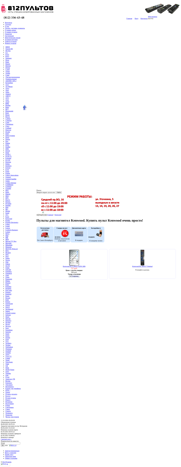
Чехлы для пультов (12, 417)
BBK (7, 103)
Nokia (7, 258)
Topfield (8, 351)
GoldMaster (9, 185)
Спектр (8, 411)
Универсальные (11, 79)
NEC (7, 254)
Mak (6, 236)
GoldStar (8, 186)
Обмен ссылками (11, 458)
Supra (7, 336)
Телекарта (9, 413)
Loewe (7, 228)
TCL (7, 341)
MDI (7, 239)
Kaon (7, 217)
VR (6, 366)
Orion (7, 277)
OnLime (8, 270)
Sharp (7, 317)
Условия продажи (11, 39)
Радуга (7, 396)
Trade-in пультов (11, 41)
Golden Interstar (10, 183)
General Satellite (10, 179)
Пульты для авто (11, 394)
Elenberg (8, 166)
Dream (7, 151)
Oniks (7, 268)
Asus (7, 100)
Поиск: (38, 190)
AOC (7, 98)
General (8, 177)
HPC (7, 198)
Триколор (8, 415)
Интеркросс (9, 387)
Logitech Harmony (11, 230)
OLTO (7, 266)
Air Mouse (9, 86)
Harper (7, 64)
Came (7, 75)
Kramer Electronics (11, 222)
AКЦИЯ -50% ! (10, 81)
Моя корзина (152, 17)
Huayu (7, 200)
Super (7, 334)
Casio (7, 122)
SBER (7, 47)
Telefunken (9, 347)
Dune (7, 152)
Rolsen (7, 302)
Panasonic (8, 279)
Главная (129, 18)
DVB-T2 (8, 156)
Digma (7, 68)
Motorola (8, 247)
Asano (7, 71)
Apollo (7, 73)
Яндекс (8, 51)
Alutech (8, 94)
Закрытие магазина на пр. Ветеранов (14, 426)
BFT (7, 109)
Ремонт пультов (10, 43)
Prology (8, 292)
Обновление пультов (8, 422)
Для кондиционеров (12, 77)
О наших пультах (11, 32)
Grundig (8, 188)
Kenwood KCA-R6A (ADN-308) (74, 266)
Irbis (6, 207)
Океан (7, 392)
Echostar (8, 158)
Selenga (8, 315)
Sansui (7, 305)
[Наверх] (24, 107)
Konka (7, 220)
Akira (7, 92)
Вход (136, 18)
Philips (7, 281)
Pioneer (7, 283)
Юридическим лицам (12, 38)
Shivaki (7, 319)
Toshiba (8, 353)
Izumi (7, 213)
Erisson (7, 168)
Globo (7, 181)
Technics (8, 343)
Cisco (7, 126)
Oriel (7, 275)
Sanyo (7, 307)
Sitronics (8, 320)
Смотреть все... (6, 439)
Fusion (7, 173)
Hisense (8, 66)
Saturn (7, 311)
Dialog (7, 143)
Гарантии (8, 34)
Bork (7, 113)
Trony (7, 354)
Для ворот (9, 385)
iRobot (7, 211)
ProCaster (8, 290)
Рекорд (7, 400)
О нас (7, 26)
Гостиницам (9, 36)
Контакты (144, 18)
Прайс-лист (9, 454)
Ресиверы (8, 402)
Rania (7, 296)
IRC (6, 209)
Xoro (7, 371)
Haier (7, 62)
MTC (7, 251)
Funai (7, 171)
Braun (7, 115)
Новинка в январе (7, 437)
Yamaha (8, 373)
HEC (7, 190)
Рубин (7, 405)
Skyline (7, 322)
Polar (7, 285)
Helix (7, 192)
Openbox (8, 271)
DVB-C (8, 154)
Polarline (8, 286)
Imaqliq (7, 205)
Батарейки (9, 83)
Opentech (8, 273)
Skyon (7, 324)
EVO (7, 54)
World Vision (9, 370)
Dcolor (7, 132)
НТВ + (7, 390)
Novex (7, 260)
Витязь (7, 381)
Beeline (7, 105)
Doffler (7, 147)
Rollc (7, 300)
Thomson (8, 349)
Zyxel (7, 377)
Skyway (8, 326)
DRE (7, 149)
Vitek (7, 364)
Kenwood (8, 219)
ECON (7, 160)
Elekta (7, 164)
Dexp (7, 60)
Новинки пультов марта (9, 430)
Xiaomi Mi (9, 49)
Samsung (8, 58)
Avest (7, 102)
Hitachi (7, 194)
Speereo (8, 332)
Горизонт (8, 383)
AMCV (8, 96)
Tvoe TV (8, 356)
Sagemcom (9, 303)
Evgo (7, 169)
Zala (6, 375)
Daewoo (8, 130)
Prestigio (8, 288)
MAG (7, 234)
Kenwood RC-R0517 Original (142, 266)
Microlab (8, 243)
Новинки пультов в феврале (11, 433)
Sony (7, 328)
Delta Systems (10, 136)
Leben (7, 224)
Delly (7, 134)
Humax (7, 202)
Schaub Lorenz (10, 313)
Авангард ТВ (10, 379)
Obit (6, 262)
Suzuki (7, 337)
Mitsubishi (8, 245)
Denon (7, 139)
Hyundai (8, 203)
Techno (7, 345)
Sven (7, 339)
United (7, 358)
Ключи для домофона (13, 388)
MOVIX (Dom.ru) (11, 249)
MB (6, 237)
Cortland (8, 128)
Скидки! (8, 24)
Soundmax (9, 330)
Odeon (7, 264)
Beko (7, 107)
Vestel (7, 360)
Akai (7, 90)
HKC (7, 196)
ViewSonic (9, 362)
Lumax (7, 232)
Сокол (7, 409)
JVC (6, 215)
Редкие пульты (10, 398)
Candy (7, 69)
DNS (7, 145)
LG (6, 52)
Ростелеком (9, 404)
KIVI (7, 56)
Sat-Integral (9, 309)
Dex (6, 141)
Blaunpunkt (9, 111)
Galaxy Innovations (11, 175)
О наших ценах (10, 30)
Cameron (8, 120)
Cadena (7, 119)
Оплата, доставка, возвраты (15, 28)
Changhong (9, 124)
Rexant (7, 298)
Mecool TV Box (10, 241)
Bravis (7, 117)
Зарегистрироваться (12, 451)
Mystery (8, 253)
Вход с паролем (10, 453)
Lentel (7, 226)
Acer (7, 85)
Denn (7, 137)
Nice (7, 256)
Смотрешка (9, 407)
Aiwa (7, 88)
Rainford (8, 294)
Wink (7, 368)
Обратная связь (10, 456)
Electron (8, 162)
